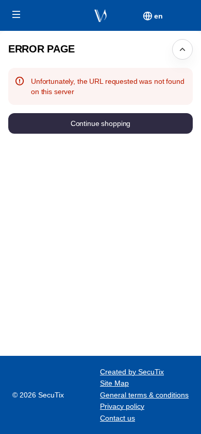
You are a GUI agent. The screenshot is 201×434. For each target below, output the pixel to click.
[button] (16, 14)
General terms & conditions (144, 395)
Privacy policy (122, 406)
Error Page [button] (41, 49)
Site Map (114, 383)
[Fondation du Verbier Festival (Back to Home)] (100, 15)
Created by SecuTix (132, 372)
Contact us (117, 418)
